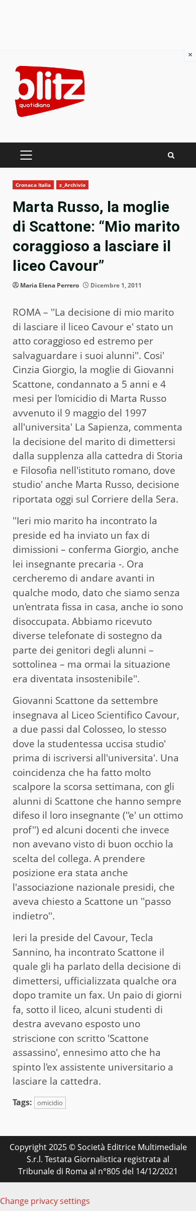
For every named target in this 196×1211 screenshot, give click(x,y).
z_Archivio (72, 184)
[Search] (171, 155)
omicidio (50, 1102)
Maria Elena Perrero (49, 285)
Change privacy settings (45, 1200)
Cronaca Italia (33, 184)
